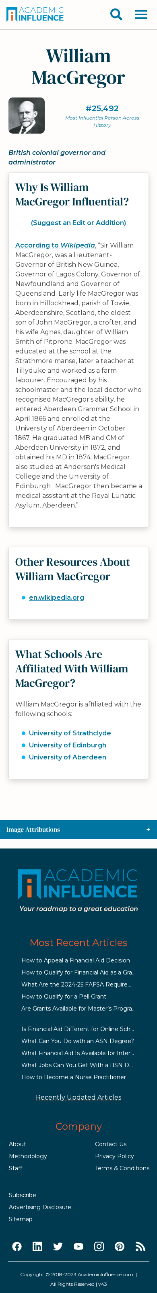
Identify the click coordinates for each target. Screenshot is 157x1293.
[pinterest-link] (119, 1247)
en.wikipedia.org (56, 597)
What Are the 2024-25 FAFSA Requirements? (85, 984)
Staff (15, 1168)
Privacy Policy (114, 1156)
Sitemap (21, 1219)
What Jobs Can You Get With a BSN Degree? (85, 1065)
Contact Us (110, 1144)
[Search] (116, 14)
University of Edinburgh (67, 745)
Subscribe (22, 1195)
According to (55, 245)
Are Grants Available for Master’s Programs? (82, 1008)
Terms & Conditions (122, 1168)
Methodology (28, 1156)
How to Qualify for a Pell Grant (63, 996)
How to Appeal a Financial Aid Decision (75, 960)
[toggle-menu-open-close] (141, 14)
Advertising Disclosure (40, 1207)
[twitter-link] (58, 1247)
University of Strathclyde (70, 733)
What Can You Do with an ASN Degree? (77, 1041)
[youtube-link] (78, 1247)
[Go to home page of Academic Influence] (35, 14)
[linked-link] (37, 1247)
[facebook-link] (16, 1247)
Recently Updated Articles (78, 1097)
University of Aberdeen (67, 757)
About (17, 1144)
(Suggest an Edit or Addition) (78, 223)
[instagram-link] (99, 1247)
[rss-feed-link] (140, 1247)
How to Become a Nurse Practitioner (73, 1077)
